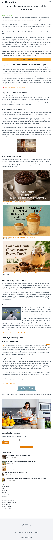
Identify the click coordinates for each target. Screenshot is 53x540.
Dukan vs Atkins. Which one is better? (11, 511)
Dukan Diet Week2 (6, 509)
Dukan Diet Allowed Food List (9, 502)
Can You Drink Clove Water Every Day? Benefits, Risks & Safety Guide (20, 272)
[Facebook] (23, 525)
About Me (21, 532)
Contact (36, 532)
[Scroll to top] (49, 538)
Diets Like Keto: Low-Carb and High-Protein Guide (16, 472)
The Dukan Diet (5, 494)
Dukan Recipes (5, 486)
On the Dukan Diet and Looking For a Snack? (14, 332)
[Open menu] (50, 2)
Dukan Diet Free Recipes (8, 500)
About (16, 532)
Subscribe (5, 442)
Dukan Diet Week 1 (6, 504)
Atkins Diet (27, 532)
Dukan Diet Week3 (6, 506)
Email (3, 440)
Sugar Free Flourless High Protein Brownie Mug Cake (16, 201)
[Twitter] (26, 525)
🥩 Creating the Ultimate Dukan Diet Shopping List (15, 87)
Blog (3, 484)
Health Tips (4, 490)
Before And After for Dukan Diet (10, 383)
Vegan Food (4, 496)
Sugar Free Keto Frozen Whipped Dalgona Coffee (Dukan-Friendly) (19, 237)
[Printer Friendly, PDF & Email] (7, 15)
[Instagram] (30, 525)
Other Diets (4, 492)
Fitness (3, 488)
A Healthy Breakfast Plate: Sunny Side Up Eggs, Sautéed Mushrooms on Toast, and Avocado (26, 478)
